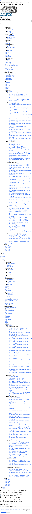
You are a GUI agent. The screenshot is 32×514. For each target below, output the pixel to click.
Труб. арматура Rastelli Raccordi (9, 243)
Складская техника (8, 62)
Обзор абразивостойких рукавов (13, 142)
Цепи (8, 48)
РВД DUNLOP (7, 317)
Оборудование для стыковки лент (12, 285)
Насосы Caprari (7, 245)
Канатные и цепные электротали (11, 61)
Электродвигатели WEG (8, 79)
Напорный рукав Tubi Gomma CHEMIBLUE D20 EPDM (17, 95)
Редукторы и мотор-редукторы (11, 270)
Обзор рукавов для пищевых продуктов (14, 397)
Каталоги (3, 252)
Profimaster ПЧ (7, 68)
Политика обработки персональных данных (11, 65)
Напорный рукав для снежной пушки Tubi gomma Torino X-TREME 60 (19, 241)
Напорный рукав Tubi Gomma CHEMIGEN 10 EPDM (16, 93)
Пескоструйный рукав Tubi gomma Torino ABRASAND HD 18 (17, 145)
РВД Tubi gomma (9, 91)
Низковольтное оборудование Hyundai (10, 73)
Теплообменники (7, 54)
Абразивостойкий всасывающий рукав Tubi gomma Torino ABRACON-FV (19, 153)
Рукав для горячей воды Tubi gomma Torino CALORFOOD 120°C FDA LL (19, 208)
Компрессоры (7, 55)
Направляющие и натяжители (11, 47)
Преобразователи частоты (10, 35)
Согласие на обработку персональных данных (11, 66)
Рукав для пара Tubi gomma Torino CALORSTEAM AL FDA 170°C (18, 217)
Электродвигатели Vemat (8, 78)
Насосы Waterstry (7, 251)
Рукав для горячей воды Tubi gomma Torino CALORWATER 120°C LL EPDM (19, 207)
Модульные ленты (9, 46)
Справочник (5, 297)
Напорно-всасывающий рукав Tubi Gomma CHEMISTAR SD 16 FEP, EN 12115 (20, 99)
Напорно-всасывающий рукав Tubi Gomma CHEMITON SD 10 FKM (18, 101)
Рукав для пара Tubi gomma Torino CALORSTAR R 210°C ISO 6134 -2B (19, 220)
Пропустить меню (3, 22)
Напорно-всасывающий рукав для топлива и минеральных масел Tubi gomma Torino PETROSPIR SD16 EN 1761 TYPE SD (20, 122)
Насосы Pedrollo (7, 249)
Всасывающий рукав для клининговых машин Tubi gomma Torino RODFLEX (20, 394)
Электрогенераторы (10, 276)
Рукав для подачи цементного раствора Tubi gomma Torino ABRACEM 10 (19, 148)
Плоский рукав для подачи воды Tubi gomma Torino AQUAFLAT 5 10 (18, 236)
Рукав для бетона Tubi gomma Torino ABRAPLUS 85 (16, 146)
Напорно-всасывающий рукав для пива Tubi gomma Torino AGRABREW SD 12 (20, 166)
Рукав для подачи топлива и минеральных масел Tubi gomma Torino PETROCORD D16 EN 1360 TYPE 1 (18, 112)
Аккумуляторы (9, 42)
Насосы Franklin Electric (8, 246)
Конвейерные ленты (10, 45)
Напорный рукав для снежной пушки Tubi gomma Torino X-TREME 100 (19, 476)
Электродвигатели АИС (8, 314)
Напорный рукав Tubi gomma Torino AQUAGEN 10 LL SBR (17, 234)
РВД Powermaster (7, 323)
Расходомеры (7, 291)
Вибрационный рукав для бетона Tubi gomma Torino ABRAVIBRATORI (19, 152)
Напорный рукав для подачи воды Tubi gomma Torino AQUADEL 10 (18, 235)
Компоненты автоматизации (11, 37)
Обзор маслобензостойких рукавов (14, 103)
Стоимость (3, 253)
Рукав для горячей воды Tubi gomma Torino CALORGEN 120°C (18, 210)
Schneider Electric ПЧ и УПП (9, 69)
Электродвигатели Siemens (9, 77)
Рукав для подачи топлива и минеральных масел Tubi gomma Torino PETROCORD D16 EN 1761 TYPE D (18, 113)
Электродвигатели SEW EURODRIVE (10, 311)
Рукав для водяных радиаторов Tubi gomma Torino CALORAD (17, 209)
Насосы (6, 53)
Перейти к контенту (3, 0)
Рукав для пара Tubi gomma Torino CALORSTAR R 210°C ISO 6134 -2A (19, 219)
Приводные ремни (9, 49)
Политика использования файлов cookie (11, 64)
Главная (3, 25)
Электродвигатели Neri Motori (9, 76)
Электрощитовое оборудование (11, 33)
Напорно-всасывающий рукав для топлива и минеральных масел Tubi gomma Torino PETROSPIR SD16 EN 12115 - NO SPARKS (20, 119)
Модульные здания (8, 56)
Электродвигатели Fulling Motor (9, 75)
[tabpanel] (16, 494)
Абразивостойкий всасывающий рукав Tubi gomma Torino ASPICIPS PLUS (19, 158)
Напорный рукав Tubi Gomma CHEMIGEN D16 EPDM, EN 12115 (18, 94)
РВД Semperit (7, 89)
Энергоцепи (7, 57)
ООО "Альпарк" (6, 26)
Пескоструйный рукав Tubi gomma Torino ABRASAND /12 (17, 144)
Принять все (3, 512)
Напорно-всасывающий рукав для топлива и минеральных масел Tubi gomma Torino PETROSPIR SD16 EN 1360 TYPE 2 (20, 121)
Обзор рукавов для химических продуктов (15, 327)
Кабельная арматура (10, 32)
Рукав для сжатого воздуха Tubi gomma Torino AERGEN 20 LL (17, 225)
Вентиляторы (7, 288)
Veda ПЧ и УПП (7, 70)
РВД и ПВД (7, 52)
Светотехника (9, 31)
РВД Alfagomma (7, 82)
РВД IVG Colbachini (8, 320)
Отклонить (8, 512)
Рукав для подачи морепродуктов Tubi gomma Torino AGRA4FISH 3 (18, 193)
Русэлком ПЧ (7, 71)
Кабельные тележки (10, 59)
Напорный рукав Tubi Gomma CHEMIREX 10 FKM (16, 100)
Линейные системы (10, 36)
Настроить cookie (14, 512)
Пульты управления (10, 294)
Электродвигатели (9, 38)
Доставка (3, 488)
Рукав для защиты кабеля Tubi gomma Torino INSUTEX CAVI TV (18, 159)
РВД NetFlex (7, 87)
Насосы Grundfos (7, 247)
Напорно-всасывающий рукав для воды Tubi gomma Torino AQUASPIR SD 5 (19, 237)
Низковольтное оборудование (11, 29)
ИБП (7, 41)
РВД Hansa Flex (7, 84)
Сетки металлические (10, 50)
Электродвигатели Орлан (9, 80)
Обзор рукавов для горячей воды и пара (14, 441)
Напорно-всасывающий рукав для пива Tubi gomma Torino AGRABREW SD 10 (20, 164)
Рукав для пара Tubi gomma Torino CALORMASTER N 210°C (17, 218)
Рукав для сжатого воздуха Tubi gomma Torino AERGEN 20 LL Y (18, 226)
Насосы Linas (7, 248)
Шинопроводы (7, 43)
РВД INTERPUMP (8, 85)
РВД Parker (6, 88)
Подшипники (9, 39)
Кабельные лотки (9, 30)
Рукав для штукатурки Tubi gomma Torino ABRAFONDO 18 (17, 147)
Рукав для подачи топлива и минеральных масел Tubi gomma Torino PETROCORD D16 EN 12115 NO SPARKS (18, 110)
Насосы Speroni (7, 250)
